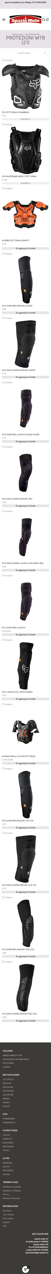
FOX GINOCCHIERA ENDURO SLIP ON (19, 885)
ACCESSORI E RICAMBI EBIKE (16, 1059)
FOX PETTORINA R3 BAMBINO (15, 112)
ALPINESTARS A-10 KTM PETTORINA (18, 756)
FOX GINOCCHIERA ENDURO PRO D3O (19, 1014)
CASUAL (6, 1174)
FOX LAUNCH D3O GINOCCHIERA (17, 692)
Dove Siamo (8, 1218)
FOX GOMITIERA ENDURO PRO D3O (18, 949)
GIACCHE (7, 1083)
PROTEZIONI (8, 1063)
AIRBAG (6, 1098)
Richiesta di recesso (11, 1198)
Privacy (6, 1194)
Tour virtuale (8, 1214)
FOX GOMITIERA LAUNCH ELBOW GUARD (20, 434)
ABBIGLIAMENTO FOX (12, 1055)
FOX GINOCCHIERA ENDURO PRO (17, 499)
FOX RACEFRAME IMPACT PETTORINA (19, 176)
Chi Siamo (7, 1211)
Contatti (6, 1222)
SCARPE (6, 1067)
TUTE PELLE (8, 1079)
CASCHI (6, 1106)
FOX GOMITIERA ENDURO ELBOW (17, 306)
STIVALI (6, 1150)
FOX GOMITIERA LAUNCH (13, 627)
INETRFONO (8, 1170)
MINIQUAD (7, 1163)
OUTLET (6, 1167)
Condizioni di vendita (12, 1187)
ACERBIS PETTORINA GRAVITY (16, 240)
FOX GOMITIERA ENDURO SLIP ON (17, 820)
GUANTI (6, 1102)
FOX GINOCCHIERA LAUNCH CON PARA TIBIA (22, 563)
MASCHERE (8, 1143)
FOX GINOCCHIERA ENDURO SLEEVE (18, 370)
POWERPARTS (9, 1122)
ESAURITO (25, 119)
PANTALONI (8, 1087)
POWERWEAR (9, 1119)
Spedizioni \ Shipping (12, 1191)
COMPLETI (7, 1139)
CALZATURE (8, 1095)
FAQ (4, 1226)
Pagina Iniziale (17, 34)
